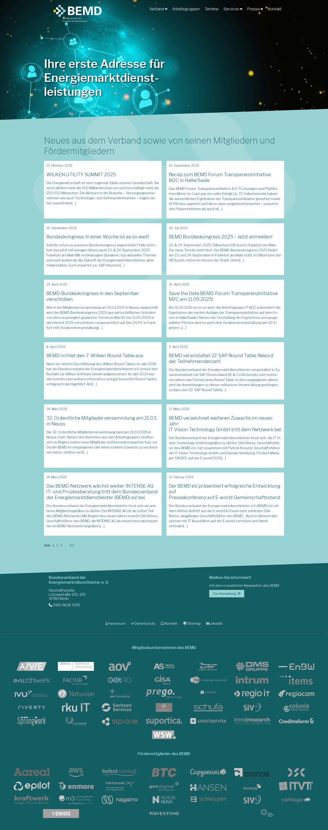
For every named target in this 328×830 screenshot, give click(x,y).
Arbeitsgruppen (186, 9)
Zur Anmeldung (225, 593)
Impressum (116, 623)
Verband (157, 9)
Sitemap (194, 623)
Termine (212, 9)
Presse (254, 9)
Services (232, 9)
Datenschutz (144, 623)
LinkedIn (216, 623)
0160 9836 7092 (66, 605)
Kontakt (275, 9)
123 (71, 545)
